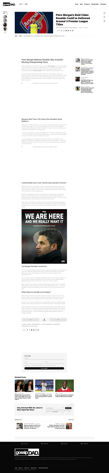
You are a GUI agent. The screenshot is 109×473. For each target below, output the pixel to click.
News (71, 27)
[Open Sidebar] (104, 13)
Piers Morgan (57, 324)
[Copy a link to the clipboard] (72, 30)
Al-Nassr (24, 324)
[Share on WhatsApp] (66, 30)
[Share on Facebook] (62, 30)
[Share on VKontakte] (70, 30)
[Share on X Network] (64, 30)
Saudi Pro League (33, 326)
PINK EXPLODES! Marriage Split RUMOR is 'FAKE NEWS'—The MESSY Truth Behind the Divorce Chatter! (87, 81)
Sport (57, 27)
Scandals (57, 423)
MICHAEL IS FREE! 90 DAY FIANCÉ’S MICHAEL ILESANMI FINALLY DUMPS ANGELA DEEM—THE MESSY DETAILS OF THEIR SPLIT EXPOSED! (87, 71)
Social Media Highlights (64, 27)
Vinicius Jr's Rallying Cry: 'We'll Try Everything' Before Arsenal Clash (43, 396)
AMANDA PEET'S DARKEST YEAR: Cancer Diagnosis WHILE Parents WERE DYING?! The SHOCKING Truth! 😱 (87, 62)
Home (16, 36)
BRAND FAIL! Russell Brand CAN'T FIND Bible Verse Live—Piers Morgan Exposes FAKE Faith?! (23, 397)
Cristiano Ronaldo (36, 324)
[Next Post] (69, 426)
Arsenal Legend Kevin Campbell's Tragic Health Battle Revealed (64, 395)
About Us (21, 468)
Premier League (25, 326)
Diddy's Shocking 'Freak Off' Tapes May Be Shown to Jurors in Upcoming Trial (56, 426)
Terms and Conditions (43, 468)
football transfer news (47, 324)
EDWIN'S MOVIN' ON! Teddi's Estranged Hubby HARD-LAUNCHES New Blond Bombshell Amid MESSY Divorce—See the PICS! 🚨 (87, 90)
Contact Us (26, 468)
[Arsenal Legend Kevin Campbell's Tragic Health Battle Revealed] (64, 385)
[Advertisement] (44, 49)
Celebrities (74, 27)
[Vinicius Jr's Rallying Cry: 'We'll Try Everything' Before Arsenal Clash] (44, 385)
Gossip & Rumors (84, 77)
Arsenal (29, 324)
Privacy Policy (55, 411)
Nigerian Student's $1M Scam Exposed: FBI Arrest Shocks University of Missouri (32, 426)
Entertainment (84, 67)
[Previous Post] (20, 426)
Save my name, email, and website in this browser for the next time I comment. (40, 365)
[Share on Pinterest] (68, 30)
